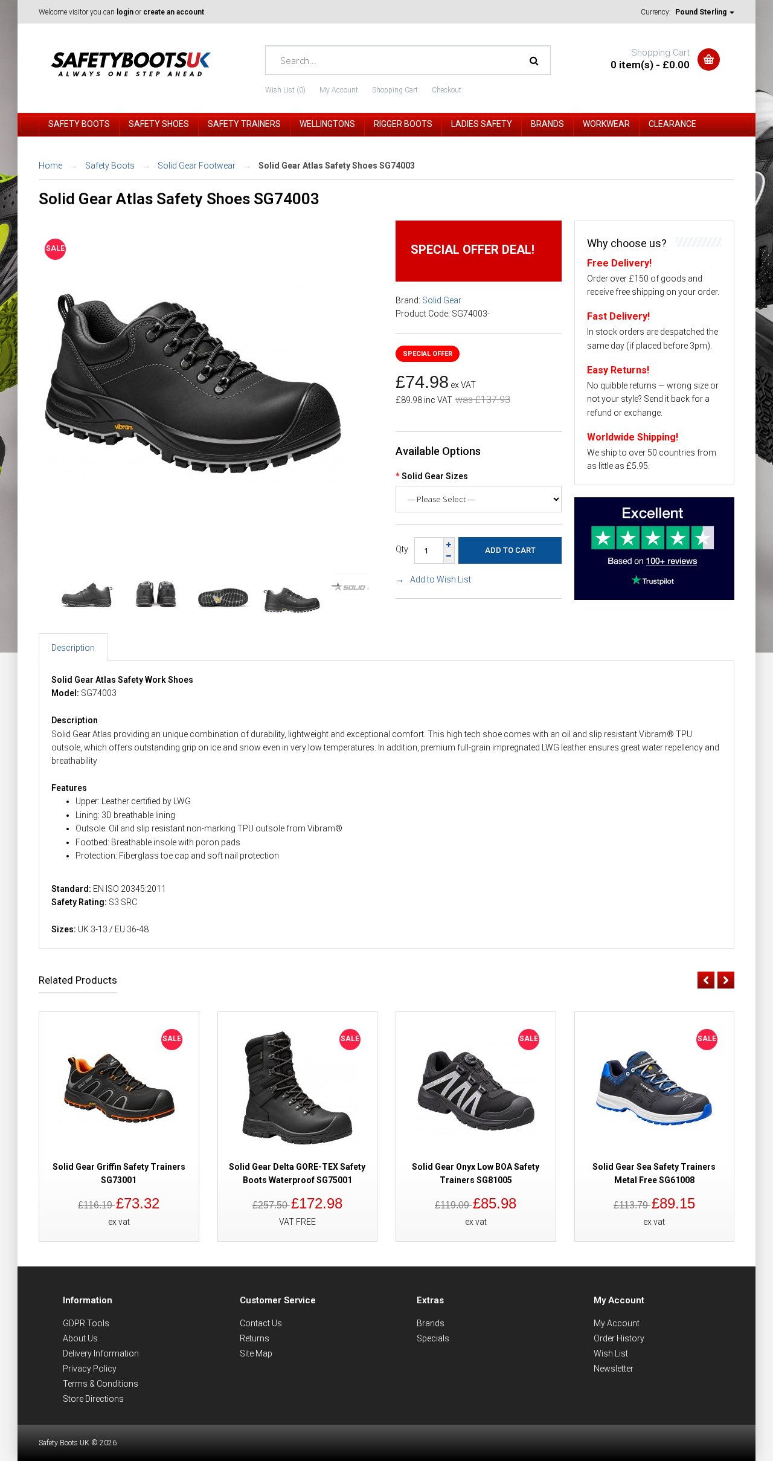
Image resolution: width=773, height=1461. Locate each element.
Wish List (611, 1353)
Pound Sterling (701, 12)
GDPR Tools (86, 1323)
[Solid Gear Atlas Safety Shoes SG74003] (193, 532)
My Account (338, 90)
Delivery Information (101, 1353)
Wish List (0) (285, 90)
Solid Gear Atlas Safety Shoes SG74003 (336, 165)
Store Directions (93, 1399)
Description (73, 648)
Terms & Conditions (100, 1383)
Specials (433, 1338)
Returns (254, 1338)
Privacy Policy (90, 1368)
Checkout (446, 90)
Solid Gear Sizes (435, 476)
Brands (430, 1323)
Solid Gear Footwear (197, 165)
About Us (80, 1338)
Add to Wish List (440, 579)
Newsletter (613, 1368)
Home (50, 165)
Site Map (256, 1353)
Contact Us (261, 1323)
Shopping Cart (395, 90)
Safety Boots (110, 165)
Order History (619, 1338)
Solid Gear (441, 300)
